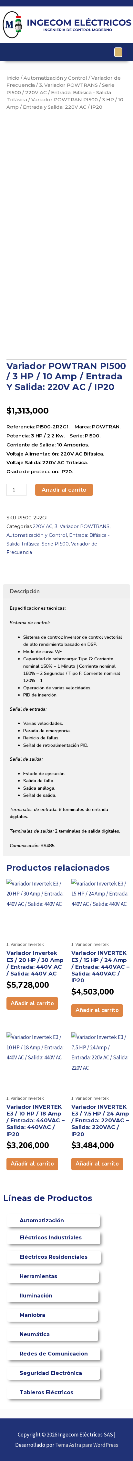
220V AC (36, 92)
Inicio (12, 78)
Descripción (25, 591)
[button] (118, 52)
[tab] (66, 591)
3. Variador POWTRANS (68, 85)
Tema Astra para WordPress (86, 1444)
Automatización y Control (55, 78)
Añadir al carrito (64, 489)
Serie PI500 (55, 544)
